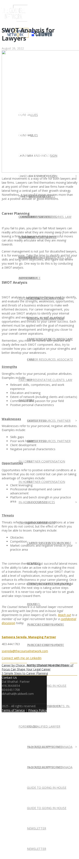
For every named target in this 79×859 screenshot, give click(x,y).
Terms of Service (13, 710)
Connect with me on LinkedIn (22, 658)
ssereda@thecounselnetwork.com (25, 651)
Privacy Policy (37, 710)
